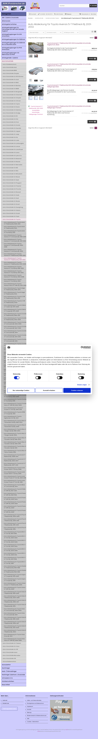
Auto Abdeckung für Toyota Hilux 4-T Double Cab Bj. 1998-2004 (15, 438)
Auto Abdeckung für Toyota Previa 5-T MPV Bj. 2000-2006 (15, 502)
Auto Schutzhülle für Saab (11, 195)
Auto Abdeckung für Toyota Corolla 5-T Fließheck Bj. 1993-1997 (15, 344)
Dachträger (6, 668)
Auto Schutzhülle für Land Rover (13, 149)
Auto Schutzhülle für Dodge (11, 113)
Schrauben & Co (7, 678)
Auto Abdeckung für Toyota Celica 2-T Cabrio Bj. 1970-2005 (15, 306)
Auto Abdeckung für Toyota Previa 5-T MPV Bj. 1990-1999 (15, 494)
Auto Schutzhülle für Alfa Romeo (13, 76)
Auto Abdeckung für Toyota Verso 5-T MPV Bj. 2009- (14, 588)
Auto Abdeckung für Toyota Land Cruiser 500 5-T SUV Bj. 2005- (14, 472)
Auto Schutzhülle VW (9, 658)
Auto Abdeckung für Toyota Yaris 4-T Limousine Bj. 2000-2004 (14, 609)
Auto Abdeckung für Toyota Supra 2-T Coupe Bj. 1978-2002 (14, 575)
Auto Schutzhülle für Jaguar (11, 131)
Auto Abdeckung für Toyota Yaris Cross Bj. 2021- (14, 635)
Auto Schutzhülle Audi (10, 67)
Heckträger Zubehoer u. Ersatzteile (13, 675)
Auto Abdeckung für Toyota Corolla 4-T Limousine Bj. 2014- (15, 331)
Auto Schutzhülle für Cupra (11, 104)
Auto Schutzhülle (7, 61)
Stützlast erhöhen (8, 681)
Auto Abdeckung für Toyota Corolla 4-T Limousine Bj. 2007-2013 (15, 327)
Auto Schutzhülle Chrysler (11, 73)
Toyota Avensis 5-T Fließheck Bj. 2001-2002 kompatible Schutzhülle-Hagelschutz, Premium (69, 65)
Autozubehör (6, 665)
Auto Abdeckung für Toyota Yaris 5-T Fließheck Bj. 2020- (15, 631)
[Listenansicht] (95, 32)
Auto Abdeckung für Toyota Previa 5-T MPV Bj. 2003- (15, 507)
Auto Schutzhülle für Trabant (12, 643)
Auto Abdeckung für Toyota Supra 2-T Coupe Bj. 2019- (14, 579)
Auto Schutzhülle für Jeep (11, 134)
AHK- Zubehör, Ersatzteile (10, 18)
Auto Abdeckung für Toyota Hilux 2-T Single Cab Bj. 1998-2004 (15, 430)
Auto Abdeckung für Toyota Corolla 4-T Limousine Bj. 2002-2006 (15, 323)
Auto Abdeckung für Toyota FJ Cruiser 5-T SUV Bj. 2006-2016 (13, 408)
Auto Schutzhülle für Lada (11, 140)
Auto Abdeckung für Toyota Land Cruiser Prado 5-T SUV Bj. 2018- (14, 481)
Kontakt (33, 14)
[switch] (38, 377)
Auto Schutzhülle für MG (10, 168)
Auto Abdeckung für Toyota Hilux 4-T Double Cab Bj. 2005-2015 (15, 443)
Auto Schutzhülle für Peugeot (12, 183)
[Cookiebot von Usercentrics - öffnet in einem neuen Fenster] (82, 347)
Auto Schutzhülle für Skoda (11, 201)
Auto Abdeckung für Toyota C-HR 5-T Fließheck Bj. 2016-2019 (14, 297)
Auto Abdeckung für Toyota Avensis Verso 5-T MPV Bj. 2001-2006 (15, 284)
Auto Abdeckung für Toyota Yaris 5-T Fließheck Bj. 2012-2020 (15, 626)
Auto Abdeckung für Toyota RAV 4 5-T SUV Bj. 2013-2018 (14, 558)
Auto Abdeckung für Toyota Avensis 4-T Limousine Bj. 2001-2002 (15, 240)
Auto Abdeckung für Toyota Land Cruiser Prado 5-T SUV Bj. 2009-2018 (15, 477)
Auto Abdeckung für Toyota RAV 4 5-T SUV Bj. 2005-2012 (14, 554)
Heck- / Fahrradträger (9, 671)
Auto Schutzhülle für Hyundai (12, 128)
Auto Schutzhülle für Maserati (12, 158)
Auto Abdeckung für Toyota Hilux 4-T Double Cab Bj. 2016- (15, 447)
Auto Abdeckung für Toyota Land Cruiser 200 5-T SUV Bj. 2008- (14, 468)
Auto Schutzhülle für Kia (10, 137)
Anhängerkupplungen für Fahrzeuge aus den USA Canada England (13, 29)
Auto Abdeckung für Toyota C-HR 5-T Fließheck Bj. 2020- (14, 301)
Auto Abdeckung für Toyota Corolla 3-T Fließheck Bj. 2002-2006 (15, 319)
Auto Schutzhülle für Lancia (11, 146)
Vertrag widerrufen (9, 709)
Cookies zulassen (77, 390)
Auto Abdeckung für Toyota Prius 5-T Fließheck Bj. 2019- (15, 528)
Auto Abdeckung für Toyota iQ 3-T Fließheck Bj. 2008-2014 (14, 455)
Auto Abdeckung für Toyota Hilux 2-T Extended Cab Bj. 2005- (15, 425)
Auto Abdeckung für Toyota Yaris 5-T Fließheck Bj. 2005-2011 (15, 622)
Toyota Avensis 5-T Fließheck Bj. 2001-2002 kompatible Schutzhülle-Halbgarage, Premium (69, 107)
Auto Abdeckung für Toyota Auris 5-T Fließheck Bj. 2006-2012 (14, 223)
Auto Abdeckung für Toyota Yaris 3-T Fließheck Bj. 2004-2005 (15, 597)
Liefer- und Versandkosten (34, 700)
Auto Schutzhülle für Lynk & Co (12, 155)
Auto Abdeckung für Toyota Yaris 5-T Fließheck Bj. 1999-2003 (15, 618)
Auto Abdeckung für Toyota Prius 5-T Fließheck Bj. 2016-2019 (15, 524)
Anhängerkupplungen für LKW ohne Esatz (12, 35)
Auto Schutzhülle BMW (10, 70)
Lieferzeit (4, 700)
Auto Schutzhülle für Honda (11, 125)
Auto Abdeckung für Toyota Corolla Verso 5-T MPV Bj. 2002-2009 (15, 404)
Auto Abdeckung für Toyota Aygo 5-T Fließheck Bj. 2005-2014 (14, 289)
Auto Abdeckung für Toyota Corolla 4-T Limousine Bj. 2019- (15, 340)
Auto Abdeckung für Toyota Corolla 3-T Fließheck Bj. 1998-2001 (15, 314)
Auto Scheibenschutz (9, 64)
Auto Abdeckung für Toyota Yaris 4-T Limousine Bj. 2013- (14, 614)
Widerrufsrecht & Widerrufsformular (36, 715)
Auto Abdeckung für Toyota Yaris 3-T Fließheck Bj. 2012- (15, 605)
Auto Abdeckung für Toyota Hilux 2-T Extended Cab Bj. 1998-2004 (15, 421)
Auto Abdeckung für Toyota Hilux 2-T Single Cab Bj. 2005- (15, 434)
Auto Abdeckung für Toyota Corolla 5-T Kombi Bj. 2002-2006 (15, 395)
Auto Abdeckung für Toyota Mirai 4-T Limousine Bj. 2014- (14, 485)
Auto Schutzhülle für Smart (11, 204)
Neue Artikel (6, 685)
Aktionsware (6, 21)
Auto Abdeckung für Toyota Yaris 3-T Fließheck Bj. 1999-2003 (15, 592)
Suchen (93, 5)
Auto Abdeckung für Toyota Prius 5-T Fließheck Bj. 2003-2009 (15, 515)
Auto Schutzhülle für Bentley (12, 85)
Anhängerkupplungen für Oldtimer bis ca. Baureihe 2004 (13, 43)
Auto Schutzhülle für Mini (10, 171)
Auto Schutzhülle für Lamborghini (13, 143)
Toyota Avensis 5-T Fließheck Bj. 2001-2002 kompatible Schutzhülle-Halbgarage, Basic (69, 86)
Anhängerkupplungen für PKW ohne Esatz (12, 48)
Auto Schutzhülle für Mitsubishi (12, 174)
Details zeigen (82, 384)
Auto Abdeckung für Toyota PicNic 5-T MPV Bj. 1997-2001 (14, 490)
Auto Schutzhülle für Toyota (11, 219)
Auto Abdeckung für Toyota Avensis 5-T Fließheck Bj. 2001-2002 (14, 259)
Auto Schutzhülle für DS (10, 116)
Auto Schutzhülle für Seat (11, 198)
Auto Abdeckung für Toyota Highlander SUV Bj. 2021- (12, 417)
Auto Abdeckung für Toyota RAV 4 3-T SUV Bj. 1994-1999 (14, 532)
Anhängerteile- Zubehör (10, 58)
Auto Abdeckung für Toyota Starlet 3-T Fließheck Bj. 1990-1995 (15, 567)
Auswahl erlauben (49, 390)
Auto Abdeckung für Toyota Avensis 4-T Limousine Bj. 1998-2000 (15, 236)
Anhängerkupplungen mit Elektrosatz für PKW (10, 53)
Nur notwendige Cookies (21, 390)
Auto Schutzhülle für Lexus (11, 152)
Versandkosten (93, 50)
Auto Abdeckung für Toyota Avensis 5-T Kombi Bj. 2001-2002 (14, 271)
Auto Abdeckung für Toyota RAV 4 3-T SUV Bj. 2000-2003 (14, 537)
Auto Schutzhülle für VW (10, 649)
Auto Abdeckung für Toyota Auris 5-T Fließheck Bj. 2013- (14, 227)
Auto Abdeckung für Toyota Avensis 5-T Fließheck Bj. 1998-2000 (15, 254)
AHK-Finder (59, 14)
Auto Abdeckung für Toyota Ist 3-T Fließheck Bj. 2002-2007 (15, 460)
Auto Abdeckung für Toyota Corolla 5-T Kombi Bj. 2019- (15, 400)
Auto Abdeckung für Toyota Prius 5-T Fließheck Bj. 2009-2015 (15, 520)
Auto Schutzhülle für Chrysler (12, 98)
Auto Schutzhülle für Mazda (11, 162)
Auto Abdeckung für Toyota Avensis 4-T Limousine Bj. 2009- (13, 250)
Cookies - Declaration (33, 721)
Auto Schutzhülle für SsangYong (13, 207)
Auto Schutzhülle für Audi (11, 79)
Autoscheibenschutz (9, 661)
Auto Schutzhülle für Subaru (11, 210)
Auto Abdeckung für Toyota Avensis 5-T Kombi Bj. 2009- (12, 280)
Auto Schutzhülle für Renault (12, 192)
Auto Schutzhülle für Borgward (12, 92)
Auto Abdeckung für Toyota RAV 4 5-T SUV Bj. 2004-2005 (14, 549)
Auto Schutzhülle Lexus (10, 652)
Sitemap (29, 712)
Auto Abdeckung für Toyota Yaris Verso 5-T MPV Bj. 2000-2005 (14, 639)
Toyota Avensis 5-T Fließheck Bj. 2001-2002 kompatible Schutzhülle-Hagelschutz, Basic (69, 44)
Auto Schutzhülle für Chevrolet (12, 95)
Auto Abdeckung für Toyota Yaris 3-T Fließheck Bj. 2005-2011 (15, 601)
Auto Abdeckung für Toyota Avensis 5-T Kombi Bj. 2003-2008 (14, 276)
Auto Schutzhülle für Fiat (10, 119)
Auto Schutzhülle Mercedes (11, 655)
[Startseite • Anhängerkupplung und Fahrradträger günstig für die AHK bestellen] (13, 4)
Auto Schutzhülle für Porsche (12, 189)
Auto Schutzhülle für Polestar (12, 186)
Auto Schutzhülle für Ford (11, 122)
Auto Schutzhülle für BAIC (11, 82)
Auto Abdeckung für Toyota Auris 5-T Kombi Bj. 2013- (14, 231)
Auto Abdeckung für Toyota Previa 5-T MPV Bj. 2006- (15, 511)
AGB (28, 718)
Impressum (30, 706)
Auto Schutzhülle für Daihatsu (12, 110)
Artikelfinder (5, 703)
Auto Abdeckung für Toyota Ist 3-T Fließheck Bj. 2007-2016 (15, 464)
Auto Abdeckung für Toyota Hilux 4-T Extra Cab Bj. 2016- (15, 451)
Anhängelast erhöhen (9, 24)
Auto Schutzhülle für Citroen (12, 101)
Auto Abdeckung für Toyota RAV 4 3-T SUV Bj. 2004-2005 (14, 541)
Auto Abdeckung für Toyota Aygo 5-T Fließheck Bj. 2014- (14, 293)
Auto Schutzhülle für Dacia (11, 107)
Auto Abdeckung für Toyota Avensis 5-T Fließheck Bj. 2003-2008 (15, 263)
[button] (37, 32)
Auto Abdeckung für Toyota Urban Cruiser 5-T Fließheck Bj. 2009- (15, 584)
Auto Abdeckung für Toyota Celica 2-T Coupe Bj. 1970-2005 (15, 310)
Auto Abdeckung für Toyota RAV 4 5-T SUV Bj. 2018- (14, 562)
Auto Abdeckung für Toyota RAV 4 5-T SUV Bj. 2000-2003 (14, 545)
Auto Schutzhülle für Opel (11, 180)
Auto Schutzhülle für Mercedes (12, 165)
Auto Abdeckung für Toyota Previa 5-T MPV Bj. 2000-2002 (15, 498)
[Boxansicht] (92, 32)
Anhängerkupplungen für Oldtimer (13, 39)
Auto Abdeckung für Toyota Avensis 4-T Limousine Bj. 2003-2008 (13, 245)
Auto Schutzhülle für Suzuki (11, 213)
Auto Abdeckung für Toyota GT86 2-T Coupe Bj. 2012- (14, 413)
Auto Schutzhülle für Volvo (11, 646)
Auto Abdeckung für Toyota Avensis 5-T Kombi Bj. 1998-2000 (14, 267)
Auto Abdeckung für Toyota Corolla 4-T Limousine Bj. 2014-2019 (15, 336)
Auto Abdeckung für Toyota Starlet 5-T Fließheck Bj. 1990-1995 (15, 571)
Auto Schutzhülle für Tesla (11, 216)
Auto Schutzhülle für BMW (11, 89)
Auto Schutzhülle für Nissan (11, 177)
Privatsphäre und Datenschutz (35, 703)
